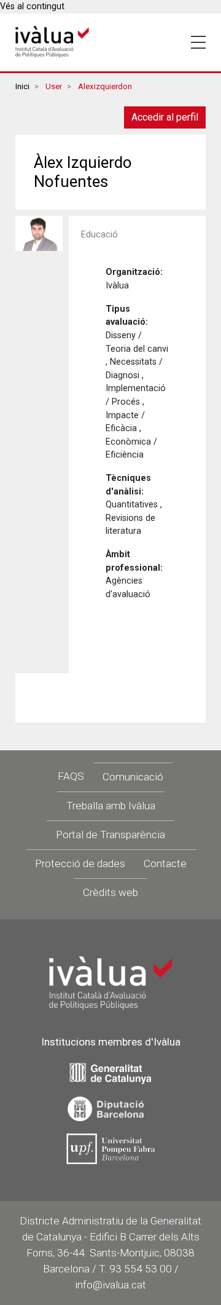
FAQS (71, 776)
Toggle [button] (198, 42)
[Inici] (52, 42)
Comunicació (133, 777)
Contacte (165, 863)
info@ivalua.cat (110, 1285)
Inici (22, 86)
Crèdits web (110, 892)
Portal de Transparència (110, 834)
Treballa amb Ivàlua (110, 805)
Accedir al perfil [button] (164, 117)
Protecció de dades (80, 863)
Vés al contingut (32, 6)
